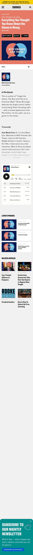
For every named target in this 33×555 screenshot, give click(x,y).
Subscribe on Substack (13, 549)
